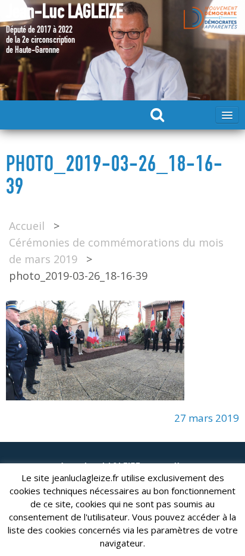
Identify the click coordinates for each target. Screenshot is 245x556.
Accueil (27, 226)
